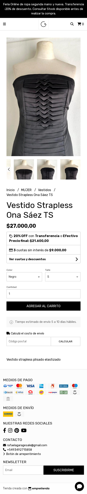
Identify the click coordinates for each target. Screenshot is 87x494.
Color (9, 270)
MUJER (26, 190)
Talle (47, 270)
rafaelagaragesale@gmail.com (26, 445)
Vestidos (45, 190)
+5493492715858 (19, 450)
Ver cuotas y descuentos (27, 259)
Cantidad (11, 287)
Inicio (10, 190)
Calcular (65, 341)
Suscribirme (63, 470)
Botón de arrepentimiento (23, 454)
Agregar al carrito (43, 306)
